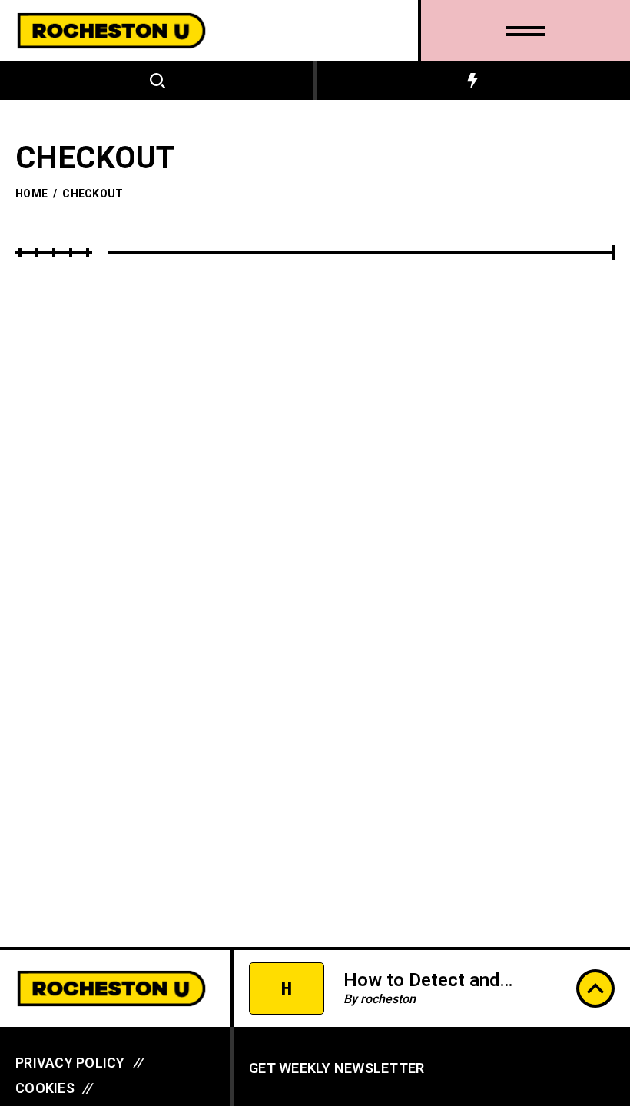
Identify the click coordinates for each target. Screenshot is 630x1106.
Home (31, 194)
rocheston (388, 999)
